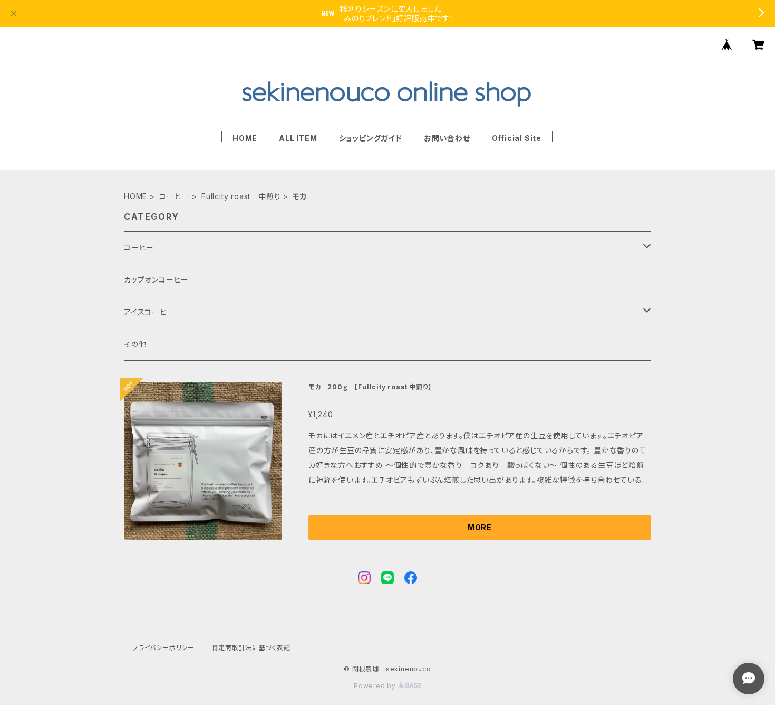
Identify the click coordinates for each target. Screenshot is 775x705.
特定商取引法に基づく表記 (250, 648)
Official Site (516, 138)
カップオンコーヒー (156, 279)
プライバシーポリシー (163, 648)
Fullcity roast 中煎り (240, 196)
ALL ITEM (298, 138)
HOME (244, 138)
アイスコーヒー (149, 311)
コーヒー (174, 196)
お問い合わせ (447, 138)
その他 (135, 344)
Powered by (376, 686)
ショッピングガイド (370, 138)
